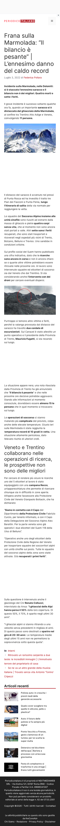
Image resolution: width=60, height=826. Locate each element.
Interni (11, 650)
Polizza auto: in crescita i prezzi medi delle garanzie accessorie (33, 696)
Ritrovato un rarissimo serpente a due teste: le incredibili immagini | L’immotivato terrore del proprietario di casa (28, 659)
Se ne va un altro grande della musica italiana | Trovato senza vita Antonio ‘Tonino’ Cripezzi (29, 672)
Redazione (22, 821)
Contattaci (51, 806)
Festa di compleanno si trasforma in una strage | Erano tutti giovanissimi (33, 766)
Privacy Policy (36, 821)
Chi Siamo (9, 821)
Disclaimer (50, 821)
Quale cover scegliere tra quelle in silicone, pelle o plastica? (34, 708)
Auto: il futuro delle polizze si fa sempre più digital (33, 721)
